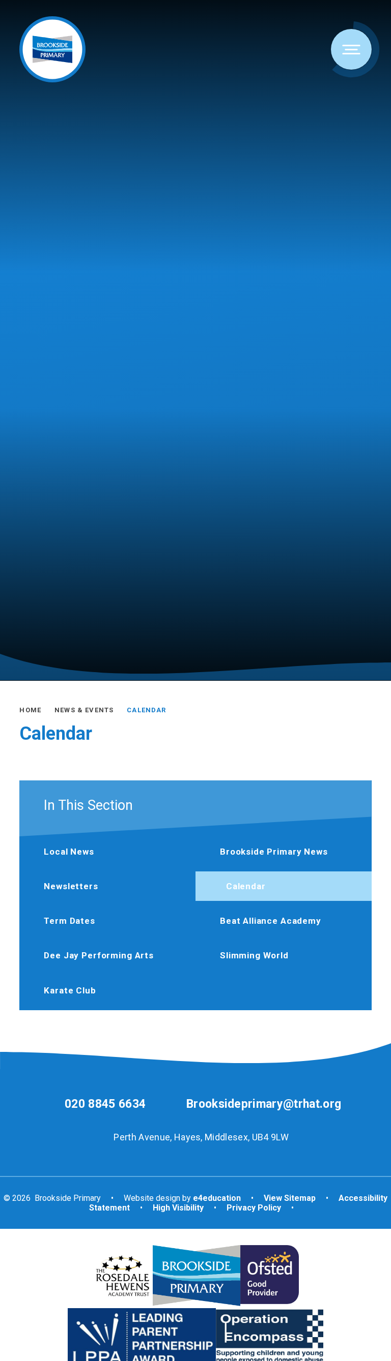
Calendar (146, 710)
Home (30, 710)
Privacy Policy (254, 1208)
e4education (217, 1198)
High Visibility (178, 1208)
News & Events (84, 710)
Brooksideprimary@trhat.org (263, 1104)
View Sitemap (290, 1198)
